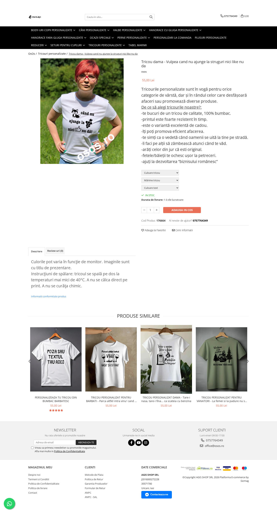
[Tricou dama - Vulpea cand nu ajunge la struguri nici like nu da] (82, 111)
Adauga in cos (182, 210)
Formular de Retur (95, 488)
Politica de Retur (94, 479)
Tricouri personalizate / (53, 53)
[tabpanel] (82, 111)
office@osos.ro (214, 446)
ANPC (88, 492)
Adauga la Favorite (155, 230)
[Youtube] (138, 442)
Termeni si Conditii (38, 479)
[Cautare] (151, 17)
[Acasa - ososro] (47, 17)
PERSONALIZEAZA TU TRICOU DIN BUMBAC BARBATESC (56, 399)
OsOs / (32, 53)
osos (144, 71)
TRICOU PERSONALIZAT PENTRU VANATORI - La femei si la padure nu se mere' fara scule (221, 399)
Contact (32, 492)
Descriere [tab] (36, 251)
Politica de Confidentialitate (69, 451)
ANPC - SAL (91, 497)
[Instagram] (145, 442)
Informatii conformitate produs (48, 296)
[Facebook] (131, 442)
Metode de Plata (94, 474)
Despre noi (34, 474)
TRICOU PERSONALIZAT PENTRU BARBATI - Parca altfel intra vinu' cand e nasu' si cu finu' (111, 399)
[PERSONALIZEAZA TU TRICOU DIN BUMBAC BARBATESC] (56, 359)
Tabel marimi (138, 45)
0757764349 (214, 440)
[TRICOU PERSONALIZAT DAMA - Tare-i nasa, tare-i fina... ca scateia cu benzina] (166, 359)
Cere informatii (184, 230)
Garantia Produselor (96, 483)
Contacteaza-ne (159, 494)
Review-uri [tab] (55, 250)
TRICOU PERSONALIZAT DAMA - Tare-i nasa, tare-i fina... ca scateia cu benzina (166, 399)
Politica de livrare (37, 488)
